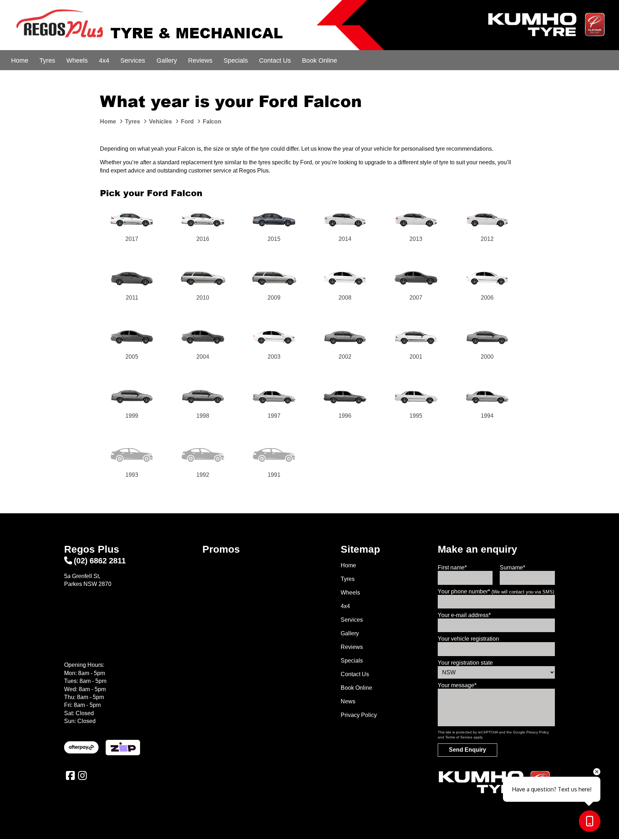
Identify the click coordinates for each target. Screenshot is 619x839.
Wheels (77, 60)
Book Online (319, 60)
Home (19, 60)
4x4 (104, 60)
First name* (452, 567)
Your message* (457, 685)
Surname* (512, 567)
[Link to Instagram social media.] (82, 775)
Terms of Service (458, 737)
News (348, 701)
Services (132, 60)
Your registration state (465, 663)
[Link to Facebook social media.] (70, 775)
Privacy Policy (359, 715)
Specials (236, 60)
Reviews (200, 60)
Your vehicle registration (468, 639)
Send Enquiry (467, 750)
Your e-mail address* (464, 615)
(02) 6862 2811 (100, 560)
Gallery (167, 60)
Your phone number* (496, 591)
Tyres (47, 60)
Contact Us (275, 60)
